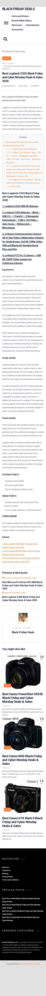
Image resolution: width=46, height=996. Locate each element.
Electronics (17, 25)
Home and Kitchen (20, 16)
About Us (5, 867)
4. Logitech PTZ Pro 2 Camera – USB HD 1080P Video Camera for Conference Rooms (21, 259)
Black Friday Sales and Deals (29, 964)
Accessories (17, 29)
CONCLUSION (14, 186)
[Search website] (6, 39)
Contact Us (6, 870)
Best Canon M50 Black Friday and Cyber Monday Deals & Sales (22, 760)
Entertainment (32, 25)
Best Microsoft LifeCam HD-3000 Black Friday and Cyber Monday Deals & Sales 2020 (22, 585)
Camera (6, 58)
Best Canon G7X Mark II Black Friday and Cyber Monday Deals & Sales (22, 822)
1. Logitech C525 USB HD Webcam (21, 149)
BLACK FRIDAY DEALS (22, 20)
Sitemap (5, 873)
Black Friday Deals (18, 9)
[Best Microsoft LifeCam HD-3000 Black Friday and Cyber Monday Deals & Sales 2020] (19, 578)
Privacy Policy (7, 877)
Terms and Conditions (10, 880)
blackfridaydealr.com (10, 942)
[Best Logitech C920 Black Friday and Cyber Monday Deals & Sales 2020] (13, 593)
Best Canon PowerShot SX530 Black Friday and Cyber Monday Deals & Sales (22, 698)
